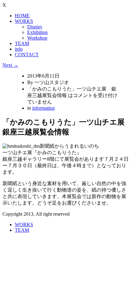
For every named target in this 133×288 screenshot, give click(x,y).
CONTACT (27, 54)
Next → (10, 65)
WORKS (24, 21)
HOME (22, 15)
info (19, 49)
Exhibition (37, 32)
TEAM (22, 43)
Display (34, 26)
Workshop (37, 37)
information (43, 108)
